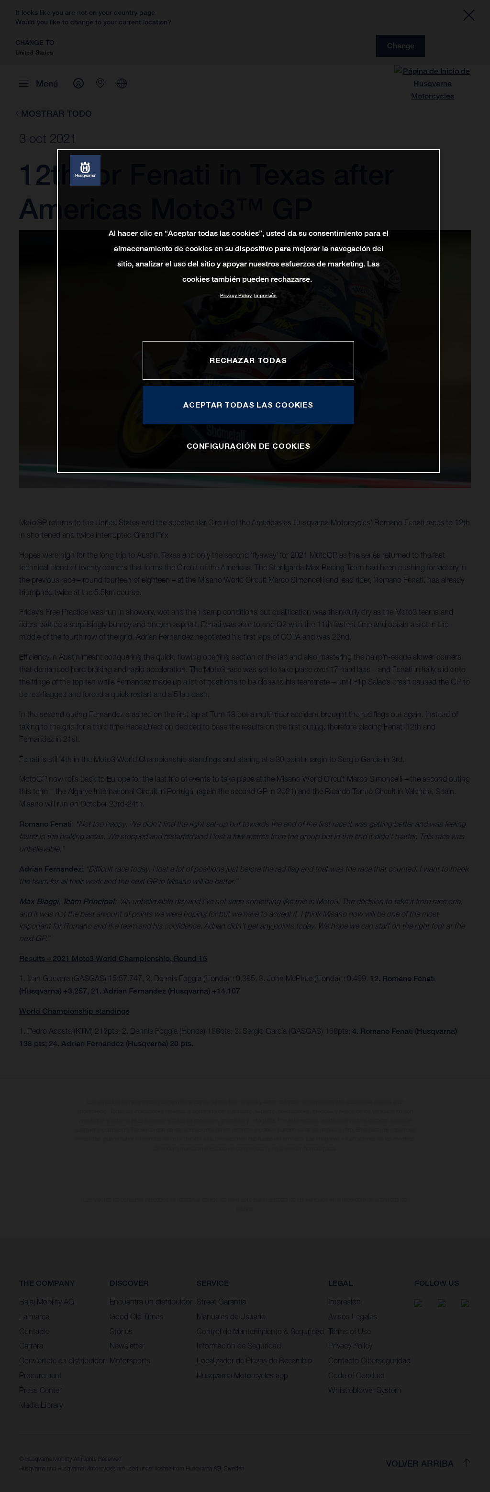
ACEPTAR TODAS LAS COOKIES (248, 404)
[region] (248, 311)
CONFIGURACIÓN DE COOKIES (249, 446)
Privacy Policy (236, 295)
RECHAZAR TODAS (248, 360)
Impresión (265, 295)
